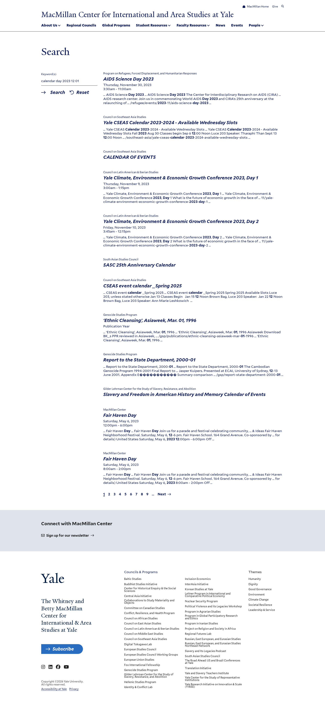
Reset (82, 92)
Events (237, 25)
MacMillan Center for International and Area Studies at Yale (137, 14)
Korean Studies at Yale (199, 589)
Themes (255, 572)
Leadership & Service (261, 610)
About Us (49, 25)
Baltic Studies (132, 579)
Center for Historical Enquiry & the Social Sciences (150, 589)
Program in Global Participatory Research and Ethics (211, 617)
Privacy (74, 689)
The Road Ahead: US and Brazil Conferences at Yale (212, 661)
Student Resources (151, 25)
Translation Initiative (198, 668)
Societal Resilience (260, 605)
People (254, 25)
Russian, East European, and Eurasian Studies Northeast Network (213, 644)
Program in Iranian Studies (201, 623)
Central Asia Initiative (138, 596)
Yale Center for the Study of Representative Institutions (212, 679)
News (220, 25)
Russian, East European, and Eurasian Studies (213, 639)
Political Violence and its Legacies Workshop (213, 606)
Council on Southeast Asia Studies (145, 639)
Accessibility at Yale (54, 689)
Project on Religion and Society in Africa (210, 629)
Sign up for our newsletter (67, 535)
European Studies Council (140, 649)
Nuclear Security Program (201, 601)
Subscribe (63, 649)
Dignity (253, 584)
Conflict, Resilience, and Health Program (149, 613)
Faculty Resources (191, 25)
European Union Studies (139, 660)
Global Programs (116, 25)
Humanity (254, 579)
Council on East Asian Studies (142, 623)
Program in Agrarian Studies (203, 612)
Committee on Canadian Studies (144, 608)
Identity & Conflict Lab (138, 687)
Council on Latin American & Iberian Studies (151, 629)
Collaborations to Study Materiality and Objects (149, 601)
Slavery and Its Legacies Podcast (205, 651)
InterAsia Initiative (196, 584)
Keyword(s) (48, 74)
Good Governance (260, 589)
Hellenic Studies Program (140, 682)
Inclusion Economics (198, 579)
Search (57, 92)
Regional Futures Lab (198, 634)
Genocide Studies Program (141, 670)
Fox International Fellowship (142, 665)
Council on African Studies (141, 618)
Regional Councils (81, 25)
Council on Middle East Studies (143, 634)
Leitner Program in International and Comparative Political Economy (208, 595)
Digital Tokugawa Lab (138, 644)
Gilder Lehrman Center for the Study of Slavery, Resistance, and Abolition (148, 675)
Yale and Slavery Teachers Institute (207, 673)
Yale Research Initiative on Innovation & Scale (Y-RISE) (213, 685)
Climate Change (258, 599)
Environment (256, 594)
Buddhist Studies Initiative (140, 584)
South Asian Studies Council (202, 656)
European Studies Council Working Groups (151, 655)
